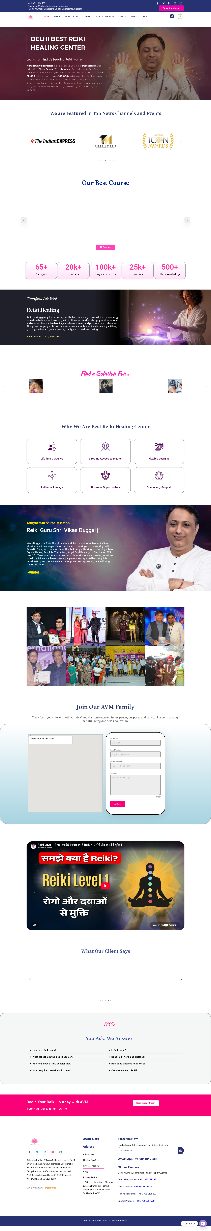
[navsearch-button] (172, 16)
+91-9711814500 (145, 1204)
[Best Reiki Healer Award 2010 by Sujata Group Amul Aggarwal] (46, 666)
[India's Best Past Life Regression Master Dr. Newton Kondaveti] (164, 626)
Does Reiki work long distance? (128, 1060)
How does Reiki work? (44, 1053)
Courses (87, 17)
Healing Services (105, 17)
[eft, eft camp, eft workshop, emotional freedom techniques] (125, 666)
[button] (30, 141)
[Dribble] (175, 3)
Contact (145, 17)
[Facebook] (158, 3)
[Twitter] (163, 3)
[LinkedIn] (169, 3)
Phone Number (116, 762)
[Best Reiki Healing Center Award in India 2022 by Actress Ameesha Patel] (125, 626)
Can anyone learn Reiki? (124, 1074)
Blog (133, 17)
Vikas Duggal (71, 17)
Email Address (116, 750)
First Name (115, 738)
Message (113, 773)
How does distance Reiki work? (128, 1067)
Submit (117, 804)
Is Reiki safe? (118, 1053)
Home (46, 17)
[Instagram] (181, 3)
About (57, 17)
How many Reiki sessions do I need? (52, 1074)
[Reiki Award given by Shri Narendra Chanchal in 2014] (46, 626)
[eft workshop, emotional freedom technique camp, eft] (86, 666)
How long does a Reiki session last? (51, 1067)
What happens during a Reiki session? (52, 1060)
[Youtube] (53, 1155)
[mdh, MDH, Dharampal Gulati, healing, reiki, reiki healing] (164, 666)
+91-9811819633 (148, 1182)
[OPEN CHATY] (203, 1223)
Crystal (122, 17)
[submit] (181, 1154)
